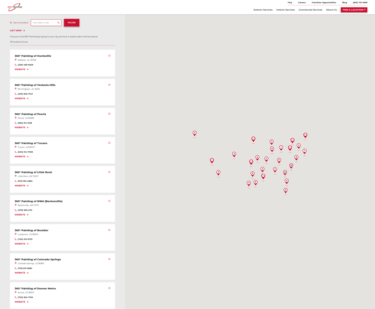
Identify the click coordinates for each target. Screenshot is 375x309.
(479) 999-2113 (25, 210)
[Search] (59, 23)
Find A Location (353, 9)
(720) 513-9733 (25, 239)
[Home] (15, 7)
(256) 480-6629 (25, 65)
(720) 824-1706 (25, 297)
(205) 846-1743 (25, 94)
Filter (71, 22)
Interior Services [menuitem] (285, 9)
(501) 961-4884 (25, 181)
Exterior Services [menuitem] (263, 9)
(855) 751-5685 (360, 3)
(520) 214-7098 (25, 152)
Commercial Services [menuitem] (310, 9)
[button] (263, 177)
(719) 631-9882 (25, 268)
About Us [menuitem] (331, 9)
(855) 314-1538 (25, 123)
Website (20, 69)
